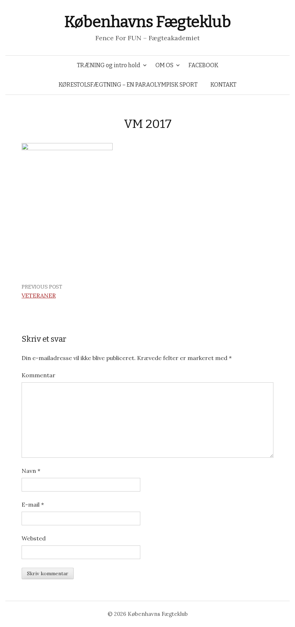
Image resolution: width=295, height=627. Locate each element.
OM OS (164, 65)
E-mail (33, 504)
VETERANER (39, 295)
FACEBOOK (203, 65)
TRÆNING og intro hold (108, 65)
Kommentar (38, 375)
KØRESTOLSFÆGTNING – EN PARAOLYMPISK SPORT (128, 84)
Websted (34, 538)
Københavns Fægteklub (147, 22)
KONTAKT (223, 84)
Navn (31, 470)
